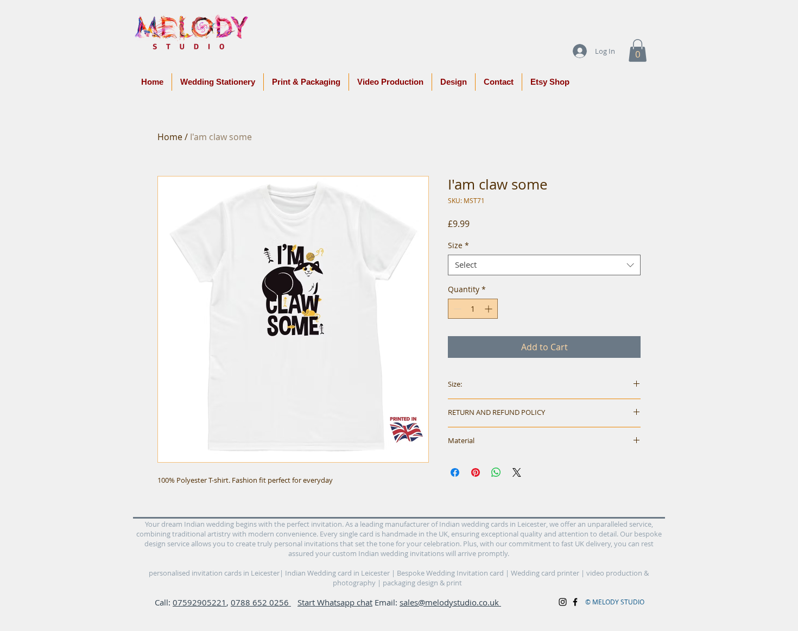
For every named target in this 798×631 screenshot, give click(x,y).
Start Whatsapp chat (334, 602)
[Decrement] (456, 308)
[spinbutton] (473, 308)
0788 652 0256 (261, 602)
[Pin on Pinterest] (475, 472)
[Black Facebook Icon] (575, 602)
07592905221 (199, 602)
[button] (637, 50)
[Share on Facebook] (454, 472)
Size (458, 245)
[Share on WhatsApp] (496, 472)
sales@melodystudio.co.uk (450, 602)
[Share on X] (516, 472)
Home (169, 137)
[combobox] (544, 265)
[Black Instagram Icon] (563, 602)
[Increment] (489, 308)
